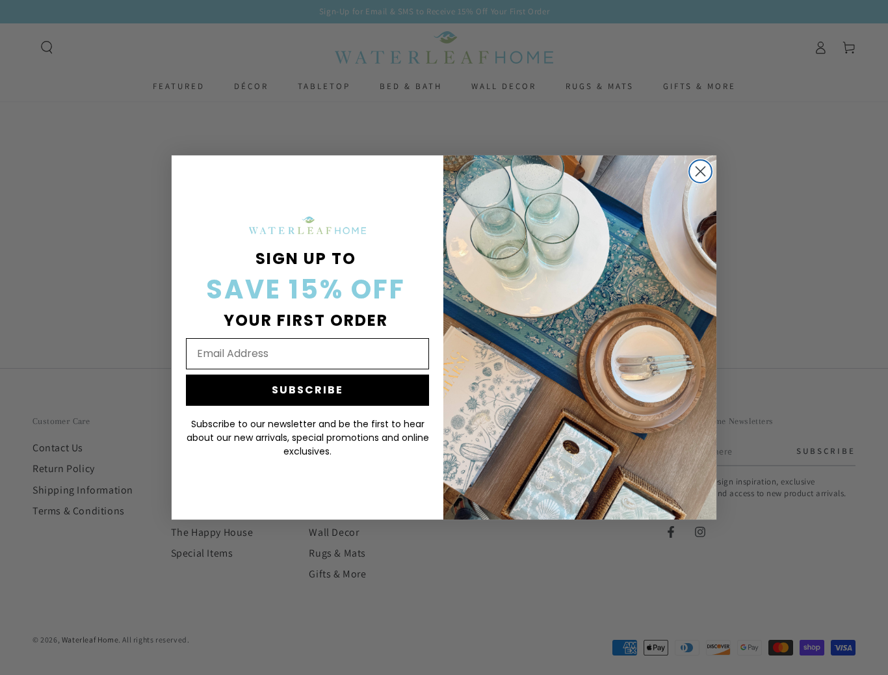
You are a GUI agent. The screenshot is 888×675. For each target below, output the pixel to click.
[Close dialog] (700, 171)
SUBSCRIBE (307, 389)
